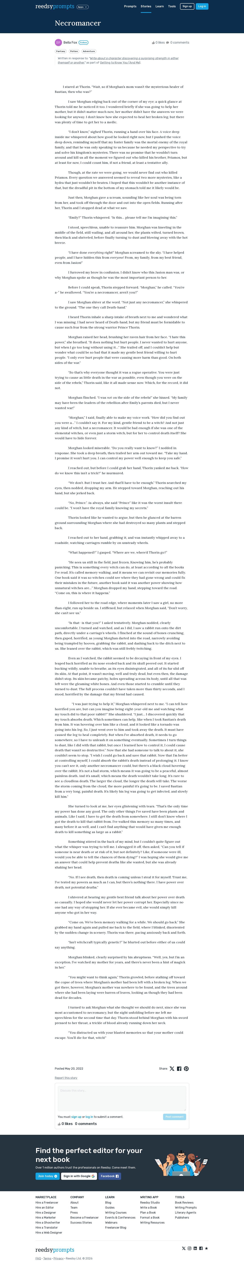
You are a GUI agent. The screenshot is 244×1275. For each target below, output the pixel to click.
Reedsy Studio (150, 1202)
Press (74, 1212)
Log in (202, 6)
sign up (76, 1117)
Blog (108, 1202)
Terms (47, 1258)
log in (89, 1117)
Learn (160, 6)
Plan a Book (148, 1212)
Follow (83, 42)
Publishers (182, 1217)
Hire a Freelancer (47, 1202)
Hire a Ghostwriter (48, 1222)
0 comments (179, 42)
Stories (146, 6)
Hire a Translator (47, 1227)
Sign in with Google (77, 1176)
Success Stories (81, 1222)
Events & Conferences (120, 1217)
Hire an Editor (45, 1207)
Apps (80, 7)
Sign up (187, 6)
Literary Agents (185, 1212)
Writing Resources (152, 1222)
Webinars (111, 1222)
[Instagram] (189, 1248)
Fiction (74, 51)
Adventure (89, 51)
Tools (172, 6)
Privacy (59, 1258)
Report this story (66, 1078)
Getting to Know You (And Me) (120, 62)
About (74, 1202)
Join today (45, 1176)
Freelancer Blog (115, 1227)
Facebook (108, 1176)
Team (74, 1207)
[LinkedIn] (195, 1248)
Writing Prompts (186, 1207)
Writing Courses (115, 1212)
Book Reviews (184, 1202)
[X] (184, 1248)
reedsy (55, 6)
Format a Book (150, 1217)
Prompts (130, 6)
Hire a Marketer (46, 1217)
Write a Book (148, 1207)
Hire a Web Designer (49, 1232)
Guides (109, 1207)
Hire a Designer (46, 1212)
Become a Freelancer (84, 1217)
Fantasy (60, 51)
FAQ (38, 1258)
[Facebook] (201, 1248)
